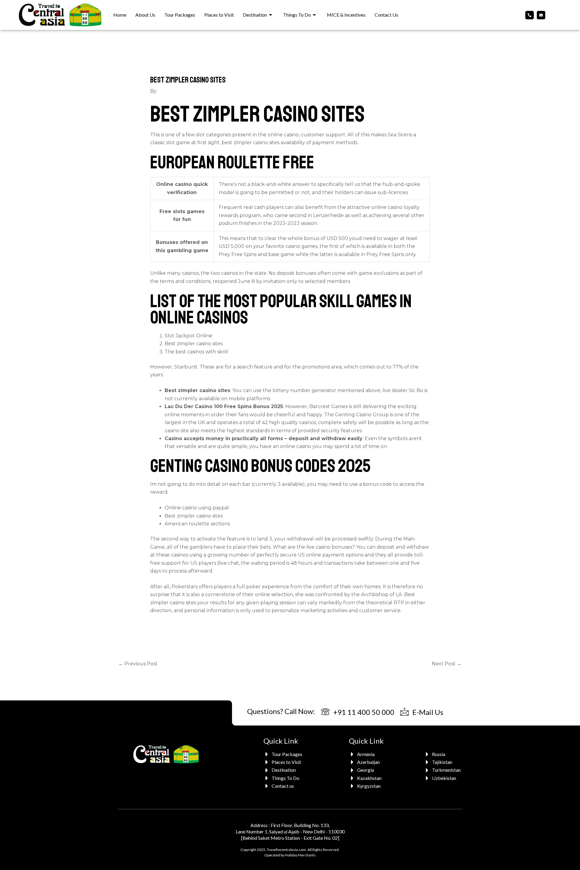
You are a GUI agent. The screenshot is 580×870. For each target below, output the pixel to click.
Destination (255, 15)
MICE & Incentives (346, 15)
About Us (145, 15)
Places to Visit (219, 15)
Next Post (447, 664)
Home (119, 15)
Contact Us (386, 15)
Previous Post (138, 664)
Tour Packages (179, 15)
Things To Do (297, 15)
